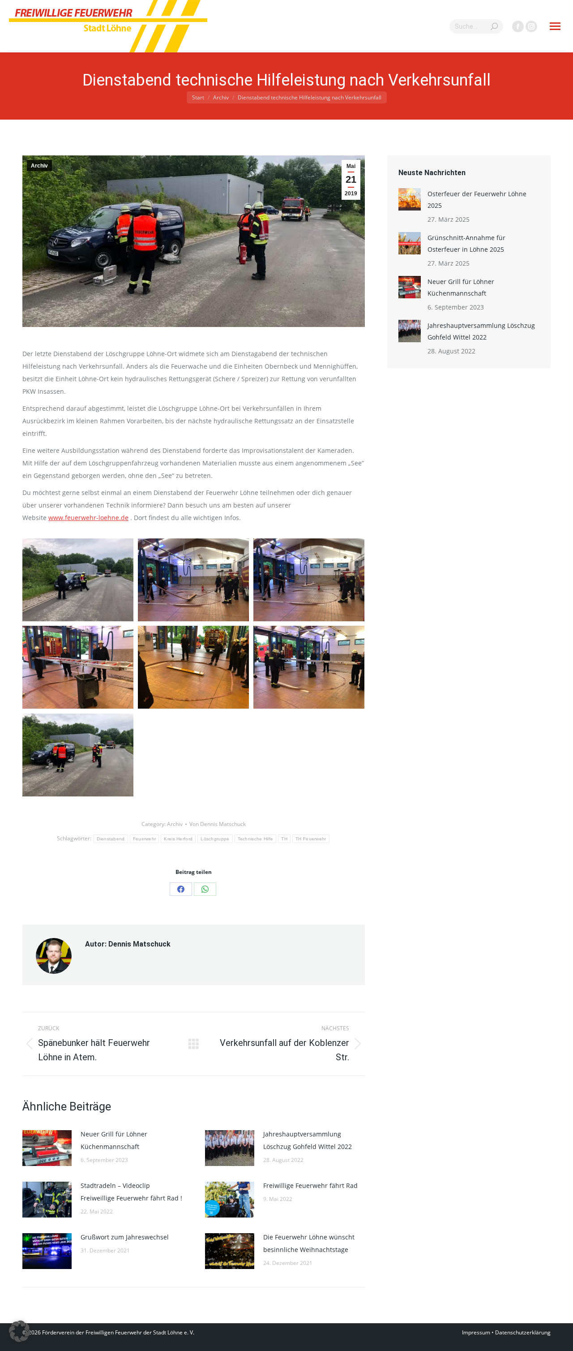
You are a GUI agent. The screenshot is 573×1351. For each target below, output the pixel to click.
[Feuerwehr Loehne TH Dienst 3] (193, 667)
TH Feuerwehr (310, 838)
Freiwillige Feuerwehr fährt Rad (310, 1185)
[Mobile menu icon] (555, 26)
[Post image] (47, 1148)
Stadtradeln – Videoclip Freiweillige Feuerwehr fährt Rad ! (131, 1191)
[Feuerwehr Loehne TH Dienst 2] (308, 667)
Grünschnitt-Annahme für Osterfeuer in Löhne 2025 (466, 243)
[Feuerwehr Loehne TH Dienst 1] (77, 755)
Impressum (476, 1332)
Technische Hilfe (256, 838)
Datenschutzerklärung (523, 1332)
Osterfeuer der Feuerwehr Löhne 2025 (477, 199)
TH (284, 838)
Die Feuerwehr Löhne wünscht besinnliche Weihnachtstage (309, 1243)
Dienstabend (110, 838)
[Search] (494, 26)
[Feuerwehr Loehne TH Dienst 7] (77, 580)
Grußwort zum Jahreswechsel (125, 1237)
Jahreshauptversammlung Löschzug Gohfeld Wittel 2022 (307, 1140)
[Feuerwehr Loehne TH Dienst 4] (77, 667)
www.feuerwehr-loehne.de (88, 517)
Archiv (39, 166)
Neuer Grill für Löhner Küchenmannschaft (114, 1140)
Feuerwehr (144, 838)
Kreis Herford (178, 838)
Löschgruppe (215, 838)
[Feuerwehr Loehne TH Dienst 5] (308, 580)
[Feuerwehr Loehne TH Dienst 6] (193, 580)
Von (217, 824)
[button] (19, 1331)
